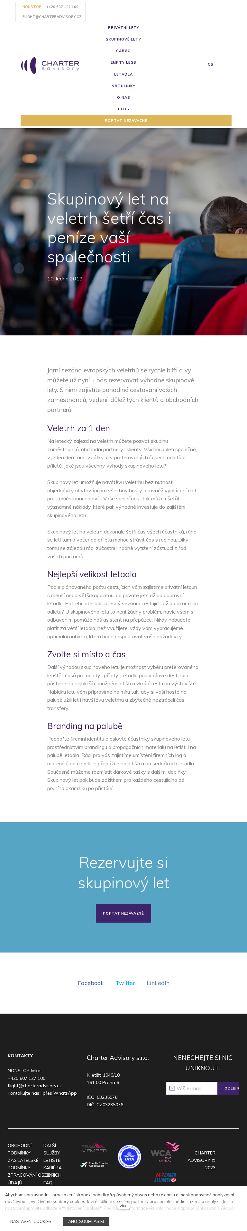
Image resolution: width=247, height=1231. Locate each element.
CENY (49, 1175)
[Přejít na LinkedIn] (50, 1110)
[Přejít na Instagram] (25, 1110)
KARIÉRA (52, 1168)
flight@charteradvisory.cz (52, 16)
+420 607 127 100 (62, 7)
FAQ (47, 1183)
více (124, 1205)
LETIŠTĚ (51, 1160)
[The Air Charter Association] (94, 1165)
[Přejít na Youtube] (37, 1110)
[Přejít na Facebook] (13, 1110)
